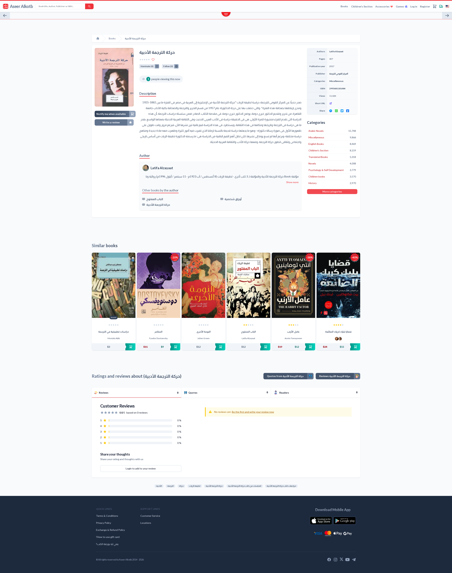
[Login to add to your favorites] (153, 59)
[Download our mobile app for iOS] (321, 520)
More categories (332, 191)
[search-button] (89, 6)
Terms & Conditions (107, 515)
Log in (413, 6)
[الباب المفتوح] (248, 285)
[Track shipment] (441, 6)
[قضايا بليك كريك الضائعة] (338, 285)
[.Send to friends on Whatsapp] (336, 110)
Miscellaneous (336, 81)
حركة (181, 486)
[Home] (98, 38)
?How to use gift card (108, 536)
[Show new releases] (226, 14)
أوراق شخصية (233, 199)
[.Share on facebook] (347, 110)
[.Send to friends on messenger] (330, 110)
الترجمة (170, 486)
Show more (292, 182)
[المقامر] (158, 285)
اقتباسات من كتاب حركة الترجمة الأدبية (244, 486)
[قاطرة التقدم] (447, 15)
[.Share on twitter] (342, 110)
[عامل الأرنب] (293, 285)
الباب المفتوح (154, 199)
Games (400, 6)
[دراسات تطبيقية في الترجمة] (113, 285)
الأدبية (159, 486)
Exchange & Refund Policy (110, 529)
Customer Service (150, 515)
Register (425, 6)
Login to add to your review (141, 468)
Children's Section (362, 6)
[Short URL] (342, 103)
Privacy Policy (103, 522)
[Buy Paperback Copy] (113, 346)
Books (344, 6)
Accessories (382, 6)
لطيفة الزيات (194, 486)
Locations (145, 522)
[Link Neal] (340, 338)
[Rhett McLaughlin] (336, 338)
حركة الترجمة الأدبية (158, 204)
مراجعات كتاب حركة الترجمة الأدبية (281, 486)
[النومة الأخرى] (203, 285)
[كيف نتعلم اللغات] (5, 15)
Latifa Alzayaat (162, 168)
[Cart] (434, 6)
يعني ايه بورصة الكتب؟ (107, 543)
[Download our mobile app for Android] (344, 520)
